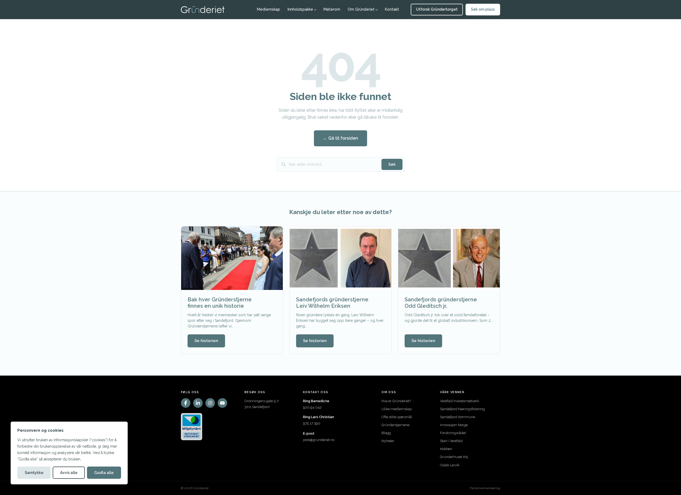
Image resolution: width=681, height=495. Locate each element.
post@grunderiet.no (318, 440)
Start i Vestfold (451, 441)
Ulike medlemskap (396, 409)
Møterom (331, 9)
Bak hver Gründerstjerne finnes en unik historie (220, 302)
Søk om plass (483, 9)
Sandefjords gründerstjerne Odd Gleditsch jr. (441, 302)
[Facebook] (185, 403)
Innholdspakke (300, 9)
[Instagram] (210, 403)
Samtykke (34, 473)
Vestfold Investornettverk (459, 401)
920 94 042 (312, 407)
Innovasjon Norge (454, 425)
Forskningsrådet (453, 433)
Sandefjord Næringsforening (462, 409)
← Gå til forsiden (340, 138)
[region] (69, 453)
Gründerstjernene (395, 425)
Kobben (446, 449)
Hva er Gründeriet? (396, 401)
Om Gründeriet (361, 9)
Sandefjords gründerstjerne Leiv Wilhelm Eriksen (332, 302)
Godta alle (104, 473)
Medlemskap (268, 9)
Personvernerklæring (485, 488)
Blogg (386, 433)
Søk (392, 164)
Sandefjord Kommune (457, 417)
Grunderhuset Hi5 (454, 457)
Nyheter (387, 441)
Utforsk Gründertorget (437, 9)
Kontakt (392, 9)
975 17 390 (311, 423)
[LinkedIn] (198, 403)
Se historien (206, 340)
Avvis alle (68, 473)
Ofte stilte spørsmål (396, 417)
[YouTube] (222, 403)
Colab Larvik (449, 465)
